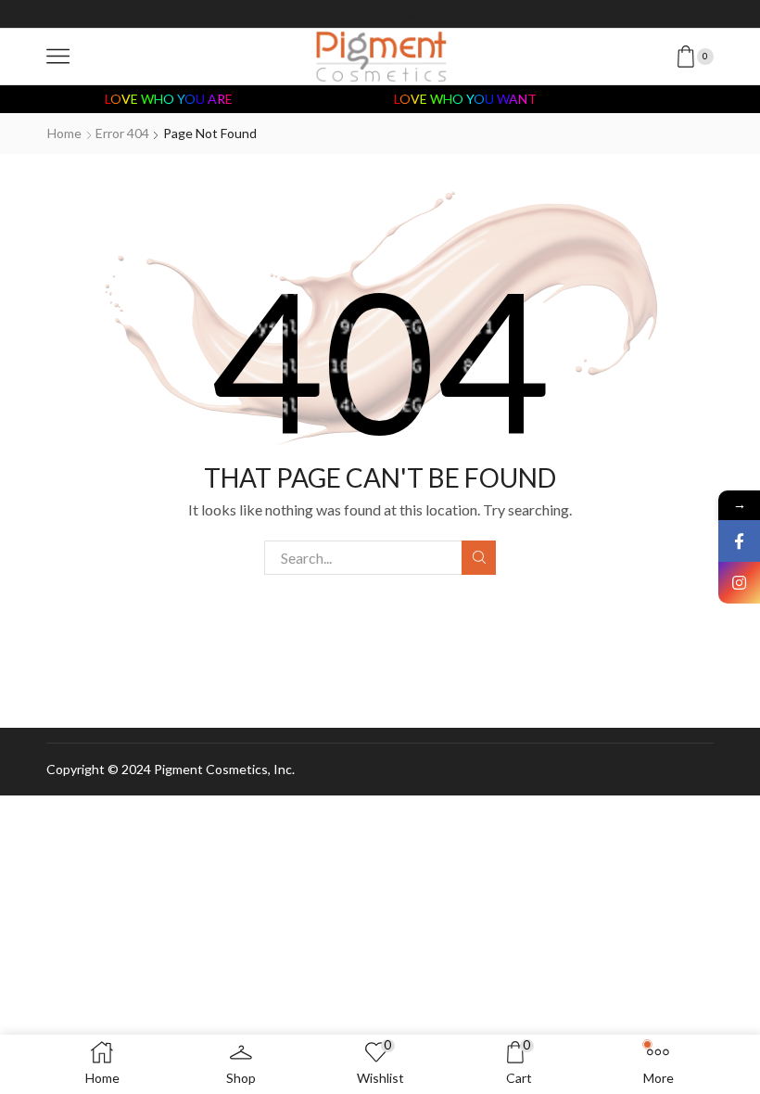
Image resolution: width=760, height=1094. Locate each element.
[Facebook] (348, 13)
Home (64, 133)
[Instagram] (380, 13)
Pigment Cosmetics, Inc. (224, 769)
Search (479, 558)
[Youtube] (411, 13)
